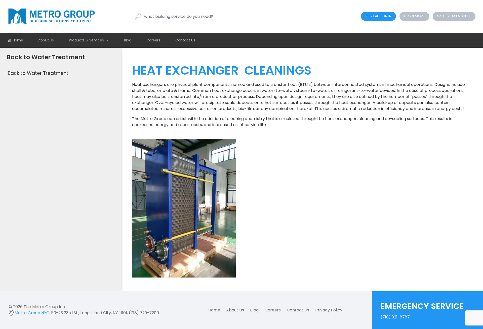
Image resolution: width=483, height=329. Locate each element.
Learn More (414, 16)
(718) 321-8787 (422, 310)
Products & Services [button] (86, 40)
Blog (127, 40)
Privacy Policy (328, 310)
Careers (153, 40)
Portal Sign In (378, 16)
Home (18, 40)
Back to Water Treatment (38, 73)
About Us (46, 40)
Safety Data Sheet (454, 16)
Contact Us (185, 40)
